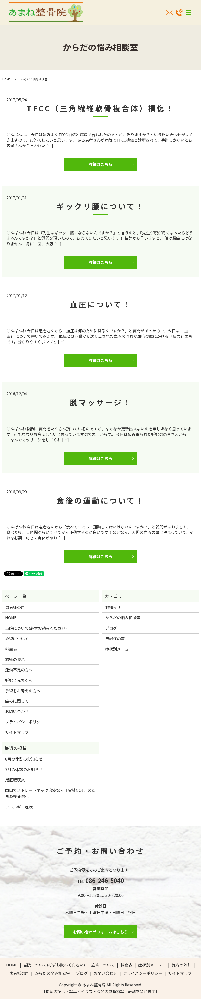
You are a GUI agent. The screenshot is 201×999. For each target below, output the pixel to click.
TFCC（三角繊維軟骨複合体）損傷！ (101, 108)
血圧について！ (100, 304)
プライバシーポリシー (24, 722)
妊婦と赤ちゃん (19, 680)
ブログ (111, 628)
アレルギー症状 (19, 807)
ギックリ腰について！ (101, 206)
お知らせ (113, 607)
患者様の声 (15, 607)
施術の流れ (15, 659)
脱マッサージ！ (100, 402)
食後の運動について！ (101, 500)
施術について (17, 638)
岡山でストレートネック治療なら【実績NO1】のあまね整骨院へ (50, 793)
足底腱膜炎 (15, 780)
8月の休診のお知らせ (24, 759)
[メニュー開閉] (188, 12)
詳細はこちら (100, 164)
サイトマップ (17, 732)
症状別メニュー (119, 649)
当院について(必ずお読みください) (36, 628)
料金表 (11, 649)
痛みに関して (17, 701)
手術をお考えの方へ (22, 691)
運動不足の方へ (19, 670)
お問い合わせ (17, 711)
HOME (6, 79)
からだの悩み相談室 (122, 617)
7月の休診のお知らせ (24, 769)
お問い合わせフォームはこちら (100, 932)
